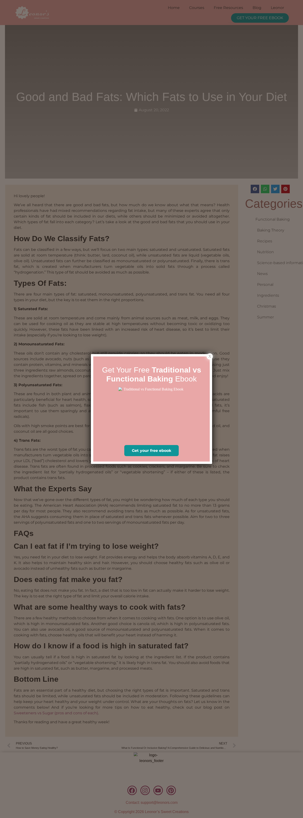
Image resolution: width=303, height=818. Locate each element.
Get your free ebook (151, 450)
